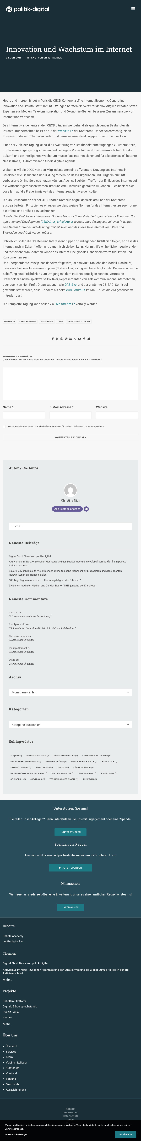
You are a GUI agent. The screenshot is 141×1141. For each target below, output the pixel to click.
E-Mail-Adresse (61, 407)
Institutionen (44, 767)
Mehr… (7, 980)
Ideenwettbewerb (20, 767)
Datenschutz (70, 1116)
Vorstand (11, 1073)
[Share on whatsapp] (75, 339)
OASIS (68, 284)
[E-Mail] (86, 509)
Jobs (71, 1119)
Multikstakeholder (63, 773)
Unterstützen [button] (71, 832)
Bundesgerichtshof (37, 756)
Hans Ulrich (109, 762)
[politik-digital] (27, 9)
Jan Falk (63, 767)
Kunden (7, 1017)
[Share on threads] (61, 339)
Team (9, 1057)
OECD (60, 321)
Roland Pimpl (109, 773)
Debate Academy (13, 936)
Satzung (11, 1078)
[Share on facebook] (53, 339)
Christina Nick (53, 57)
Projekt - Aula (11, 1012)
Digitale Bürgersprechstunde (20, 1006)
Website (63, 131)
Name (8, 407)
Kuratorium (12, 1068)
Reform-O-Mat (87, 773)
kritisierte (63, 221)
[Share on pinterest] (66, 339)
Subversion (37, 779)
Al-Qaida (16, 756)
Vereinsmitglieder (16, 1062)
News (33, 57)
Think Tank (90, 779)
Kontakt (70, 1108)
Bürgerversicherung (66, 756)
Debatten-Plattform (14, 1001)
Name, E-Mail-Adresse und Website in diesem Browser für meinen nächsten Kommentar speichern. (56, 426)
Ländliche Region (83, 767)
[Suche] (70, 526)
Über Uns (10, 1035)
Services (11, 1051)
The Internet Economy (78, 321)
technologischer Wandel (64, 779)
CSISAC (47, 221)
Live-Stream (63, 304)
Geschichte (12, 1084)
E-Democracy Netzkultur (96, 756)
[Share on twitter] (57, 339)
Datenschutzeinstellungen (16, 1134)
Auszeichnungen (16, 1089)
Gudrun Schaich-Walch (84, 762)
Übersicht (11, 1046)
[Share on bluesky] (79, 339)
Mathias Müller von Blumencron (28, 773)
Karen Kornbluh (27, 321)
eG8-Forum (74, 290)
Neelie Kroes (47, 321)
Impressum (70, 1112)
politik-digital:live (13, 941)
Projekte (9, 991)
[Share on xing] (84, 339)
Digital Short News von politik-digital (25, 963)
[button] (133, 8)
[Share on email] (88, 339)
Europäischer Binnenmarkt (25, 762)
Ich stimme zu (126, 1134)
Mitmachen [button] (71, 907)
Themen (9, 953)
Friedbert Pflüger (56, 762)
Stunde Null (18, 779)
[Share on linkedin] (70, 339)
